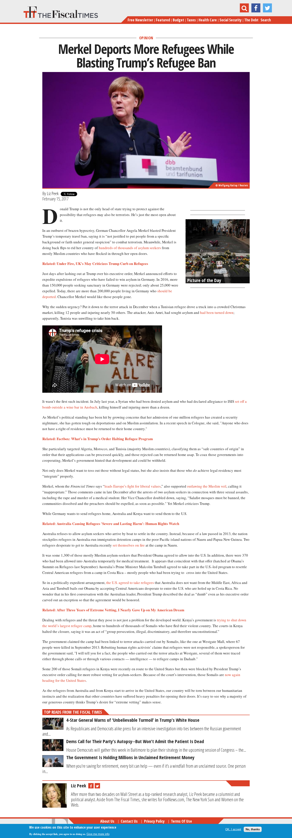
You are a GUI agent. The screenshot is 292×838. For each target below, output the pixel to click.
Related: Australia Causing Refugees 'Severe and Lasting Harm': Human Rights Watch (110, 523)
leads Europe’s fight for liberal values (133, 486)
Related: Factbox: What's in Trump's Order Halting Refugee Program (97, 438)
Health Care (208, 19)
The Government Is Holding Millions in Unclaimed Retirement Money (130, 757)
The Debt (251, 19)
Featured (163, 19)
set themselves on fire (129, 545)
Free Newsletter (140, 19)
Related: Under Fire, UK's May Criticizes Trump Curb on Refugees (95, 263)
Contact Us (129, 821)
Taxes (191, 19)
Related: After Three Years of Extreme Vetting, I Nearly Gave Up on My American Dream (113, 610)
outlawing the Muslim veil (206, 486)
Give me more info (98, 834)
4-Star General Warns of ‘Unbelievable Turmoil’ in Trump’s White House (132, 720)
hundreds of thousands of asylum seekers (130, 247)
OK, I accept (233, 829)
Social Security (231, 19)
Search (266, 19)
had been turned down (216, 312)
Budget (178, 19)
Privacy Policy (154, 821)
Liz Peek (53, 193)
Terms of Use (181, 821)
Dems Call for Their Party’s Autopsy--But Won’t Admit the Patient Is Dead (135, 741)
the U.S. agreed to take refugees (130, 582)
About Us (107, 821)
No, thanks (253, 829)
